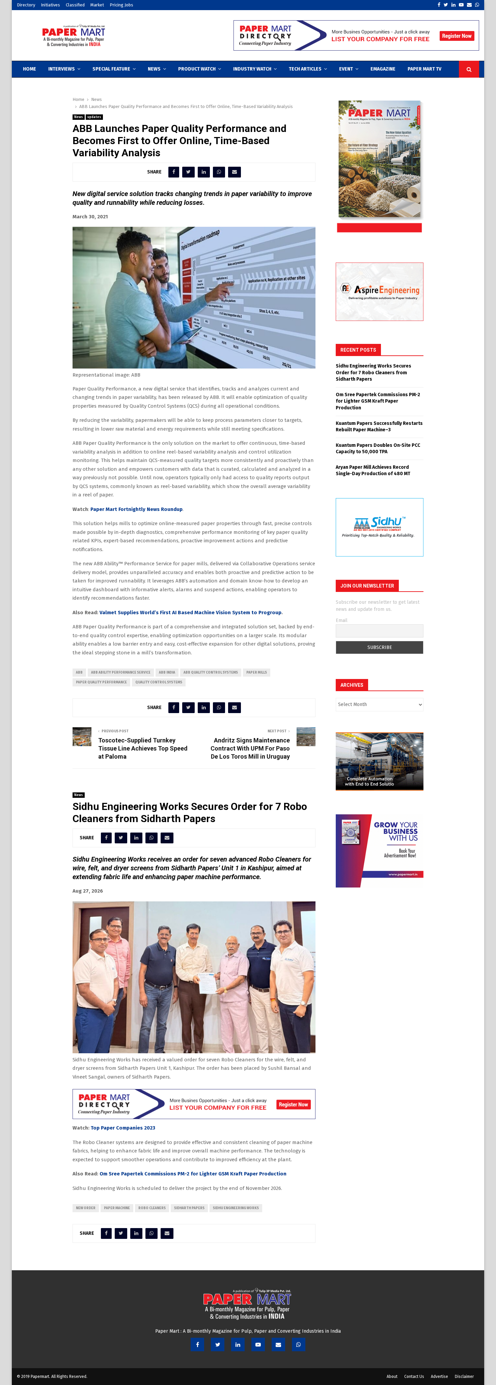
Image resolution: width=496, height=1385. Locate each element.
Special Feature (111, 69)
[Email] (278, 1344)
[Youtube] (258, 1344)
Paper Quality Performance (101, 682)
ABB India (167, 673)
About (392, 1376)
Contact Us (414, 1376)
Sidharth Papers (189, 1208)
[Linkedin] (238, 1344)
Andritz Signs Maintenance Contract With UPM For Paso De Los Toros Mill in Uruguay (250, 748)
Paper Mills (256, 673)
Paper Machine (117, 1208)
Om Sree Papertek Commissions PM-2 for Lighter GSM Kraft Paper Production (193, 1174)
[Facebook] (197, 1344)
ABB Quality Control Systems (211, 673)
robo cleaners (152, 1208)
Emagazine (382, 69)
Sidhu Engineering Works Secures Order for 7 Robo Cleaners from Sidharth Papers (373, 372)
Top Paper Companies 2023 (123, 1128)
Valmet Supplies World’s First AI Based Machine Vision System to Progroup (190, 612)
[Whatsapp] (298, 1344)
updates (94, 117)
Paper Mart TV (424, 69)
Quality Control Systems (158, 682)
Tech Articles (305, 69)
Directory (26, 4)
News (154, 69)
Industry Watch (252, 69)
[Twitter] (217, 1344)
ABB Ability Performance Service (120, 673)
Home (29, 69)
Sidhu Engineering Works (236, 1208)
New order (85, 1208)
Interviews (61, 69)
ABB (79, 673)
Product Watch (197, 69)
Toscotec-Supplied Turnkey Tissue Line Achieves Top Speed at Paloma (143, 748)
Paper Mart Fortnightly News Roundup (136, 509)
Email (342, 620)
